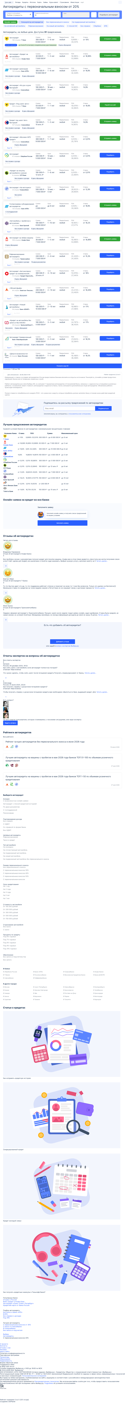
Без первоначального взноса (57, 22)
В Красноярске (68, 990)
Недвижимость (6, 1361)
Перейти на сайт (110, 105)
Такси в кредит (9, 840)
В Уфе (35, 993)
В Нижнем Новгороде (40, 990)
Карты (39, 2)
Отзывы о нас (5, 1348)
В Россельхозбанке (39, 975)
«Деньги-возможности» (18, 354)
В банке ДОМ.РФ (99, 975)
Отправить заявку (110, 39)
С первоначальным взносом (14, 879)
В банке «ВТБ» (38, 972)
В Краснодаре (98, 993)
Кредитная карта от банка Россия (16, 1305)
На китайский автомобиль (14, 26)
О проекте (4, 1344)
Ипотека (33, 2)
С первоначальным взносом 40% (16, 873)
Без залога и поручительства (14, 957)
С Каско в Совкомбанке (12, 1327)
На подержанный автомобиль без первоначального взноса (26, 859)
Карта (2, 1351)
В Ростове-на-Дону (69, 993)
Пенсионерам (8, 813)
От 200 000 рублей (10, 909)
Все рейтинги (8, 737)
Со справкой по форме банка (14, 827)
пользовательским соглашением (80, 414)
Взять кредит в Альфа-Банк (13, 1302)
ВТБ (105, 26)
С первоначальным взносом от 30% (17, 1325)
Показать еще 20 (62, 366)
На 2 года (7, 889)
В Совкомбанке (8, 978)
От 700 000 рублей (10, 919)
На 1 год (6, 886)
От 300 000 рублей (10, 912)
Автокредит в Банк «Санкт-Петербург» (18, 1303)
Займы (45, 2)
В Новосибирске (68, 987)
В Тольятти (67, 999)
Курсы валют (53, 2)
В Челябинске (98, 990)
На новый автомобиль (55, 26)
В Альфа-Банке (98, 972)
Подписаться (103, 408)
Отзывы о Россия (10, 1300)
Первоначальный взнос (42, 13)
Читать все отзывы (10, 540)
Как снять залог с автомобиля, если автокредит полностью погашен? (30, 668)
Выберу (6, 1334)
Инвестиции (75, 2)
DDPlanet (11, 1401)
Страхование (64, 2)
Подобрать (110, 155)
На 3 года (7, 892)
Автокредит (14, 38)
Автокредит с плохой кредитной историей (20, 804)
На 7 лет (6, 898)
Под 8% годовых (9, 943)
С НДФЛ (6, 824)
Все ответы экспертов (11, 660)
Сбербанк (97, 26)
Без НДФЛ (7, 830)
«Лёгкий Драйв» (15, 288)
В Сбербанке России (10, 972)
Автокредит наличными (18, 69)
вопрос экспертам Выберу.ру (67, 646)
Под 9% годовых (9, 946)
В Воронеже (37, 996)
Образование (5, 1359)
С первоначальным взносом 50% (16, 876)
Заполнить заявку (62, 523)
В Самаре (6, 993)
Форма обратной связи (9, 1363)
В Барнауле (97, 999)
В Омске (6, 996)
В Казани (6, 990)
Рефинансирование (35, 26)
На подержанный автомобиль (83, 22)
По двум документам (11, 807)
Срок (64, 13)
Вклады (18, 2)
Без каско (7, 927)
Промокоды (4, 1357)
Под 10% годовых (10, 949)
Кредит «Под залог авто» (19, 104)
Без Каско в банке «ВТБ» (12, 1312)
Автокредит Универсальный (20, 337)
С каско (6, 930)
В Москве (6, 987)
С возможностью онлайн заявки (15, 801)
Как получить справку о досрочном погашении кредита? (25, 687)
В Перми (66, 996)
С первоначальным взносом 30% (16, 870)
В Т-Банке (6, 975)
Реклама (3, 1350)
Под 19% (6, 1318)
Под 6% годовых (9, 937)
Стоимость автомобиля (13, 13)
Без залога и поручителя (12, 1330)
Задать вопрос (10, 723)
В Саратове (7, 999)
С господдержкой (10, 810)
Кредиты (25, 2)
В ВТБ (5, 1314)
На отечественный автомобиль (15, 850)
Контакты (3, 1346)
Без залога (7, 960)
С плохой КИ (72, 26)
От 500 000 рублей (10, 916)
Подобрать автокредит (109, 15)
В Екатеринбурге (99, 987)
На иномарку (8, 847)
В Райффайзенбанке (40, 978)
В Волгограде (97, 996)
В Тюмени (36, 999)
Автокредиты (8, 1336)
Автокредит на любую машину (21, 238)
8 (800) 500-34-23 (7, 1366)
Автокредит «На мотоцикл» (20, 187)
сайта (7, 1351)
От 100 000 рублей (10, 906)
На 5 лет (6, 895)
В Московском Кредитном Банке (74, 975)
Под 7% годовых (9, 940)
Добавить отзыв (62, 642)
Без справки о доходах (12, 1316)
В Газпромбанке (68, 972)
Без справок (85, 26)
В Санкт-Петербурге (40, 987)
